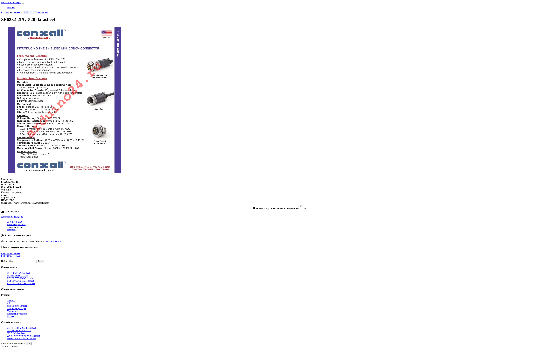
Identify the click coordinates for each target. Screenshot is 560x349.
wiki (9, 303)
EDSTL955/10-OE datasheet (20, 281)
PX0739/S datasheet (10, 256)
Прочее (10, 316)
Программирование (17, 313)
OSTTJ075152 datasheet (18, 273)
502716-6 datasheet (16, 333)
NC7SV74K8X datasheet (19, 330)
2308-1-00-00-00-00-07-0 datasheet (23, 336)
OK (29, 344)
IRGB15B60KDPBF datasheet (21, 338)
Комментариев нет (16, 224)
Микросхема (13, 311)
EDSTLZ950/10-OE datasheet (21, 283)
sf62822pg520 (16, 217)
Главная (11, 7)
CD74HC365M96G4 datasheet (21, 328)
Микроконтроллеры (11, 2)
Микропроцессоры (16, 308)
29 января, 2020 (14, 222)
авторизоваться (53, 241)
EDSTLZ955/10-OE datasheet (21, 278)
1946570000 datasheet (17, 275)
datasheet (5, 217)
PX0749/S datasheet (10, 253)
